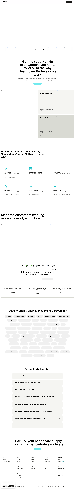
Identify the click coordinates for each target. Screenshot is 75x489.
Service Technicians (46, 347)
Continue (11, 486)
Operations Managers (47, 339)
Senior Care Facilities (34, 347)
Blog (59, 463)
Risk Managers (62, 343)
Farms (54, 328)
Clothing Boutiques (27, 324)
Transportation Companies (52, 351)
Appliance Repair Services (63, 316)
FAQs (59, 470)
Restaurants (24, 343)
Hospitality (32, 470)
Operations (37, 339)
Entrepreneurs (31, 316)
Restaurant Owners (14, 343)
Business (32, 459)
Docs (45, 463)
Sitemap (51, 486)
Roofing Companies (15, 347)
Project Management (20, 468)
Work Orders (19, 475)
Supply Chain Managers (12, 351)
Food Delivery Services (63, 328)
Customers (35, 1)
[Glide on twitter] (67, 486)
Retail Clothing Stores (43, 343)
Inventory (18, 459)
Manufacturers (65, 336)
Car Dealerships (63, 320)
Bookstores (35, 320)
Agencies (39, 316)
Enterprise (32, 461)
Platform (4, 459)
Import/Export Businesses (27, 336)
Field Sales (19, 477)
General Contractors (11, 332)
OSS (48, 486)
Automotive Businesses (24, 320)
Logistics (18, 461)
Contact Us (59, 486)
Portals (18, 470)
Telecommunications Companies (36, 351)
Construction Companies (39, 324)
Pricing (45, 1)
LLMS (55, 486)
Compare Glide (61, 468)
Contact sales (61, 1)
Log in (56, 1)
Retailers (54, 343)
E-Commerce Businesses (24, 328)
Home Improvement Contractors (48, 332)
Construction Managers (53, 324)
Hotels (7, 336)
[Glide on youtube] (63, 486)
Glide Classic (60, 475)
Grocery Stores (22, 332)
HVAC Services (16, 336)
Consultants (8, 316)
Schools (24, 347)
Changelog (60, 473)
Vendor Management (20, 464)
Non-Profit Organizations (26, 339)
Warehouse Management (21, 466)
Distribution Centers (11, 328)
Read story (5, 249)
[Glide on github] (71, 486)
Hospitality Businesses (63, 332)
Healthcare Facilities (33, 332)
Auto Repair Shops (12, 320)
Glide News (46, 470)
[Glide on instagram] (65, 486)
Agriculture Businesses (50, 316)
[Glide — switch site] (5, 2)
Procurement (19, 463)
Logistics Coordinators (54, 336)
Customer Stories (47, 461)
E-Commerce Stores (37, 328)
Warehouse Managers (26, 355)
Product (30, 1)
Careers (59, 461)
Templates (46, 459)
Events (45, 468)
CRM (17, 473)
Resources (40, 1)
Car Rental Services (15, 324)
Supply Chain (33, 463)
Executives (47, 328)
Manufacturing (33, 464)
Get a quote (8, 37)
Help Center (46, 464)
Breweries (43, 320)
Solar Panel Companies (59, 347)
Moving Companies (13, 339)
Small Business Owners (20, 316)
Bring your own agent (6, 461)
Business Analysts (53, 320)
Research (60, 464)
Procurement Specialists (61, 339)
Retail (32, 466)
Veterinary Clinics (64, 351)
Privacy (45, 486)
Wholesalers (50, 355)
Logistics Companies (41, 336)
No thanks (5, 486)
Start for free (69, 1)
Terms (42, 486)
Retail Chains (33, 343)
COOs (63, 324)
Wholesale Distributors (39, 355)
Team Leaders (23, 351)
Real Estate (33, 468)
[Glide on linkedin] (69, 486)
